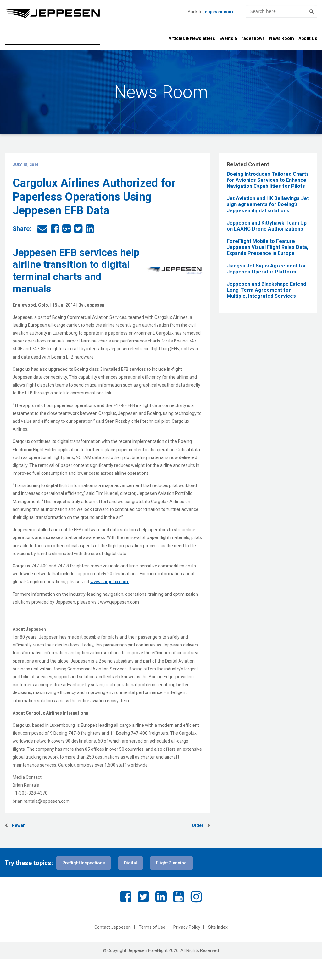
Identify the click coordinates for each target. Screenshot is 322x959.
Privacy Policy (186, 927)
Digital (130, 862)
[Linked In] (161, 897)
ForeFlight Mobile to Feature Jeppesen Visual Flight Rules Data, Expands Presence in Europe (267, 247)
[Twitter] (143, 897)
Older (199, 825)
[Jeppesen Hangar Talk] (96, 13)
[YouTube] (178, 897)
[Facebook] (125, 897)
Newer (16, 825)
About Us (307, 38)
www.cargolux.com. (109, 581)
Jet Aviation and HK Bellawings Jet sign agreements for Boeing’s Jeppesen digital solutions (268, 204)
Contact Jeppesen (112, 927)
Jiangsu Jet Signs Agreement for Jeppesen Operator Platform (266, 269)
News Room (281, 38)
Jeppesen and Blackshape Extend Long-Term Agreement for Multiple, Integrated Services (266, 290)
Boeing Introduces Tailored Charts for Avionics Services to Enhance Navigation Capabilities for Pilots (268, 180)
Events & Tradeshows (242, 38)
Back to (210, 11)
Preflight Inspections (83, 862)
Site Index (218, 927)
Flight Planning (171, 862)
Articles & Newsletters (192, 38)
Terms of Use (152, 927)
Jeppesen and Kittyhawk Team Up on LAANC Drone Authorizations (267, 226)
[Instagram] (196, 897)
